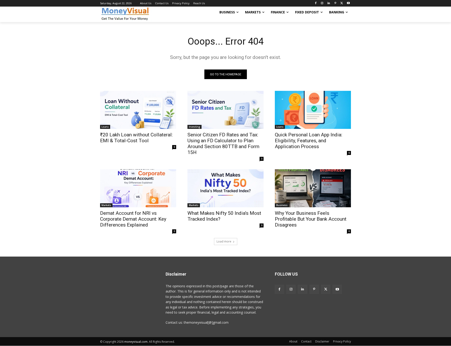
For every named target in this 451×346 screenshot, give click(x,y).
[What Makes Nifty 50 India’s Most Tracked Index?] (225, 188)
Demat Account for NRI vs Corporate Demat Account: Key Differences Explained (133, 219)
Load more (224, 241)
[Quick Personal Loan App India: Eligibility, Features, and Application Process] (313, 110)
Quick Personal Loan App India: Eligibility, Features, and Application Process (308, 140)
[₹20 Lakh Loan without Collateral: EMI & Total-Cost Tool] (138, 110)
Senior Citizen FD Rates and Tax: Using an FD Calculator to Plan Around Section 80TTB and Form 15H (223, 143)
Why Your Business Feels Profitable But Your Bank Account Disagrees (310, 219)
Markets (106, 205)
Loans (105, 126)
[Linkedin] (328, 3)
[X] (341, 3)
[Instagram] (322, 3)
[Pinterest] (335, 3)
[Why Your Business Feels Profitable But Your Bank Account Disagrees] (313, 188)
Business (282, 205)
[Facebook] (315, 3)
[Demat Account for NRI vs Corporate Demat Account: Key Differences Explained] (138, 188)
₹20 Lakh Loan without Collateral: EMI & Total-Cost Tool (136, 137)
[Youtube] (348, 3)
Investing (194, 126)
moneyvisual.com (136, 342)
